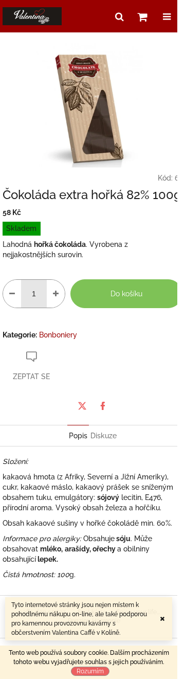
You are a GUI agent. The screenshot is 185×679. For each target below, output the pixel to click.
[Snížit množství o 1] (12, 294)
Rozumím (90, 671)
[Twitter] (82, 406)
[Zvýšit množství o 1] (56, 294)
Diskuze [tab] (103, 436)
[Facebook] (103, 406)
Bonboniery (58, 335)
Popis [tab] (78, 436)
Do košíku (126, 294)
